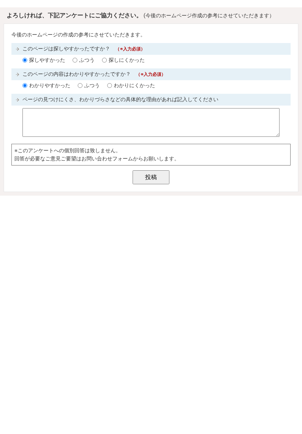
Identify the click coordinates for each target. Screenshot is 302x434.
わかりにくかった (134, 85)
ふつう (87, 60)
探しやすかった (47, 60)
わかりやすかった (49, 85)
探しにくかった (127, 60)
